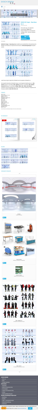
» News (3, 380)
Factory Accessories (19, 259)
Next (35, 13)
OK (30, 408)
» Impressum (4, 403)
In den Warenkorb (25, 37)
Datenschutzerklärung (22, 408)
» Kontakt (3, 398)
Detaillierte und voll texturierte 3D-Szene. (19, 276)
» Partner (3, 392)
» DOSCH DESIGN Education (7, 393)
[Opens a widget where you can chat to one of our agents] (3, 408)
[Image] (5, 150)
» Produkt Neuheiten (6, 382)
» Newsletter (4, 385)
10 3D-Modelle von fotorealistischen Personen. (19, 321)
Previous (3, 13)
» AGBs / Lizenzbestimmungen (8, 400)
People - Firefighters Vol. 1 (19, 320)
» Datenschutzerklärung (6, 402)
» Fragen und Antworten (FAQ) (8, 390)
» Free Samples (5, 388)
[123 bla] (4, 8)
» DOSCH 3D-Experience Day (7, 387)
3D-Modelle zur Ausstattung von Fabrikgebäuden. (19, 260)
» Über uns (4, 379)
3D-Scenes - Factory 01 (19, 275)
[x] (37, 407)
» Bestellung (4, 397)
